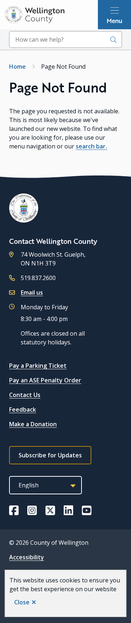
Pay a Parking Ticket (38, 366)
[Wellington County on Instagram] (32, 510)
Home (17, 67)
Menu (114, 20)
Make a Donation (33, 424)
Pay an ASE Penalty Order (45, 380)
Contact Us (24, 395)
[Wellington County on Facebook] (14, 510)
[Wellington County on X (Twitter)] (50, 510)
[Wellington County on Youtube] (86, 510)
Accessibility (26, 557)
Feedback (22, 409)
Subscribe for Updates (50, 455)
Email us (32, 292)
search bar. (91, 146)
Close (21, 602)
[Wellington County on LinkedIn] (68, 510)
